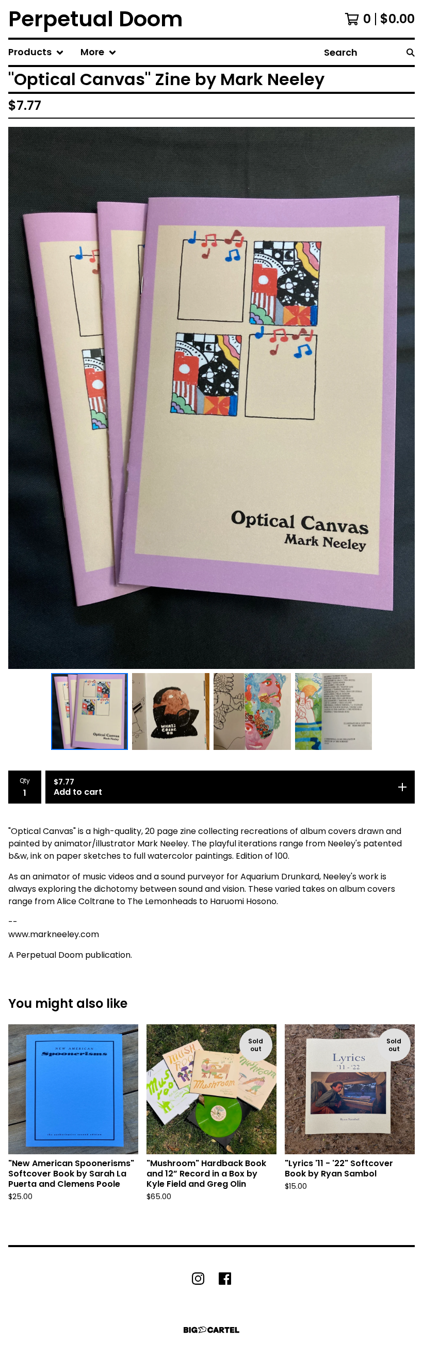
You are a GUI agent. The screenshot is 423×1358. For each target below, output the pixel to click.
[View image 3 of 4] (252, 711)
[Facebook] (225, 1278)
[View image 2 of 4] (170, 711)
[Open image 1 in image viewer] (211, 397)
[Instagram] (198, 1278)
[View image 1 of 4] (89, 711)
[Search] (410, 52)
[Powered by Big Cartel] (211, 1329)
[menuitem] (36, 52)
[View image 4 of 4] (333, 711)
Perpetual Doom (95, 18)
